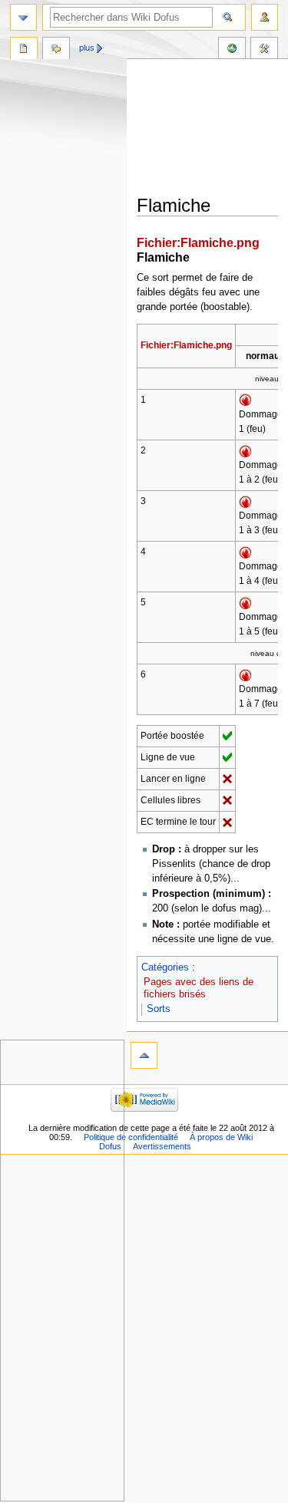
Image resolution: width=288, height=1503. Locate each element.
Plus (86, 47)
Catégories (165, 967)
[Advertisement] (212, 128)
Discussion (56, 50)
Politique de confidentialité (131, 1137)
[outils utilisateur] (264, 17)
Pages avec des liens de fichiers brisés (198, 988)
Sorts (158, 1009)
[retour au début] (144, 1055)
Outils (264, 50)
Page (24, 50)
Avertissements (162, 1146)
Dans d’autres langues (232, 50)
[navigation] (23, 17)
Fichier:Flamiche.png (198, 242)
